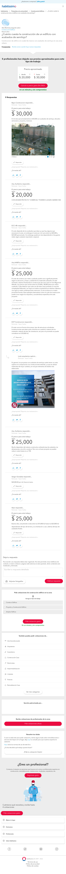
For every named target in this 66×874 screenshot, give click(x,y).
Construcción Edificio (37, 11)
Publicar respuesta (53, 581)
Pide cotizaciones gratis (12, 813)
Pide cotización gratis (33, 621)
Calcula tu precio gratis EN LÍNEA (33, 85)
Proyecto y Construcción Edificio (16, 607)
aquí (29, 740)
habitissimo (4, 11)
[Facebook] (9, 849)
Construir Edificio (11, 602)
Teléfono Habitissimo (7, 853)
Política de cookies (32, 866)
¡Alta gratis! (41, 1)
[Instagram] (56, 849)
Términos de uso (33, 862)
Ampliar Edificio (11, 612)
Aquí (5, 744)
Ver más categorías (33, 692)
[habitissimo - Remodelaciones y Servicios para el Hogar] (8, 6)
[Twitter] (25, 849)
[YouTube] (40, 849)
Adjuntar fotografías (16, 581)
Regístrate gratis (33, 775)
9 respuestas (6, 47)
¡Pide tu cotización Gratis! (33, 752)
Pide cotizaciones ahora (33, 723)
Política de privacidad (32, 864)
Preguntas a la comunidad (19, 11)
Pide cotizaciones (33, 871)
